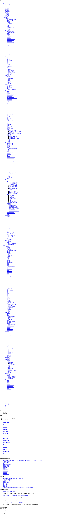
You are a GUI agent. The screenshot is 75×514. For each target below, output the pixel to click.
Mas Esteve (5, 444)
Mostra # (3, 419)
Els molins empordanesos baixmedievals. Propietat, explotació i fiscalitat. (15, 495)
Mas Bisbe (5, 427)
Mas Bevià (5, 424)
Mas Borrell (5, 431)
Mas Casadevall (6, 433)
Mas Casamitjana (7, 436)
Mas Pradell (5, 449)
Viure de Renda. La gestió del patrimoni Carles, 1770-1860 (13, 502)
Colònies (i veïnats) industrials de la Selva (10, 491)
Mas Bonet (5, 429)
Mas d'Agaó (5, 438)
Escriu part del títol (4, 418)
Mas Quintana (6, 451)
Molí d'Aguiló (6, 456)
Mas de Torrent (6, 442)
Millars (4, 453)
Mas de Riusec (6, 440)
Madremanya (6, 422)
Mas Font (5, 447)
